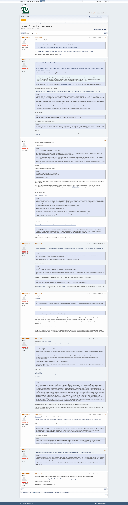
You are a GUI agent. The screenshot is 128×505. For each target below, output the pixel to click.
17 (35, 33)
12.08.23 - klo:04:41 (38, 37)
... (32, 33)
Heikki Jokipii (26, 37)
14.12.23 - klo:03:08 (38, 243)
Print (105, 33)
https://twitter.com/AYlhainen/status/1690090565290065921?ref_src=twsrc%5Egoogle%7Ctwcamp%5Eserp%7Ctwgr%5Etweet (64, 51)
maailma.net (65, 286)
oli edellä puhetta (47, 341)
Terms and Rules (101, 503)
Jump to (87, 495)
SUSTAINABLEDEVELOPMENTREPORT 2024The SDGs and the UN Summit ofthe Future (45, 374)
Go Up (22, 489)
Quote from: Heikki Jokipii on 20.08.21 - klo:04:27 (46, 62)
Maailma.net (38, 246)
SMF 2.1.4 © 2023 (23, 503)
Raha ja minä (38, 298)
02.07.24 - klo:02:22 (38, 414)
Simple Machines (30, 503)
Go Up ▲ (106, 503)
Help (96, 503)
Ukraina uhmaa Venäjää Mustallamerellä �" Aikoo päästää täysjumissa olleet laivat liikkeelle (56, 47)
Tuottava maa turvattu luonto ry (95, 16)
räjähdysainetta (75, 187)
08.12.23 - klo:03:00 (38, 140)
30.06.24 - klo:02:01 (38, 338)
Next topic (104, 29)
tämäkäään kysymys (41, 286)
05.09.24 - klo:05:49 (38, 449)
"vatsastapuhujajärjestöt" (66, 84)
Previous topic (97, 29)
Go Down (23, 33)
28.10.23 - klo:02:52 (38, 59)
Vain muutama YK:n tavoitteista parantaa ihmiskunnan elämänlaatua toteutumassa (53, 344)
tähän (60, 54)
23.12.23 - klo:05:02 (38, 293)
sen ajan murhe (52, 326)
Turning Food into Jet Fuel (41, 195)
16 (33, 33)
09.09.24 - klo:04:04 (38, 473)
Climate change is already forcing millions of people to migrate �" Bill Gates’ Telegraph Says (55, 479)
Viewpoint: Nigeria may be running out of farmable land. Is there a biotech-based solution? (55, 224)
